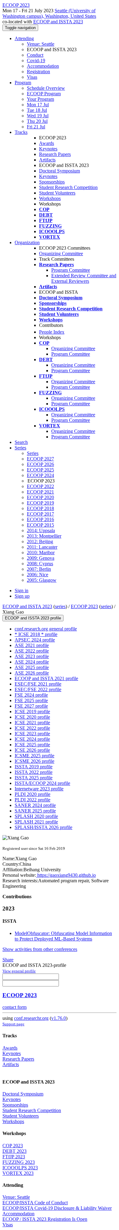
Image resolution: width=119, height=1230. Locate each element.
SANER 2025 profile (35, 810)
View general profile (19, 971)
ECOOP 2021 (40, 491)
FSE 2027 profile (31, 706)
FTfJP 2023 (13, 1156)
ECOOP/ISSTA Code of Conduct (35, 1202)
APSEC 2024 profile (35, 639)
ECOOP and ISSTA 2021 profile (46, 678)
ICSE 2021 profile (32, 722)
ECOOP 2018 (40, 508)
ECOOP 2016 (40, 519)
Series (32, 453)
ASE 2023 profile (32, 656)
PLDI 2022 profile (32, 799)
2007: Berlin (39, 569)
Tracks (21, 132)
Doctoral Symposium (59, 170)
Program (23, 82)
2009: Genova (40, 558)
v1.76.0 (58, 1018)
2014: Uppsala (41, 530)
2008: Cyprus (40, 563)
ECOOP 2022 (40, 486)
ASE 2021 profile (32, 645)
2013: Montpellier (44, 536)
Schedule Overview (46, 88)
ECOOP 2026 (40, 464)
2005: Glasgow (41, 580)
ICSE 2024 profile (32, 739)
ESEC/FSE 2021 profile (38, 684)
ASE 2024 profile (32, 661)
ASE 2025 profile (32, 667)
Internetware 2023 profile (39, 788)
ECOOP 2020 (40, 497)
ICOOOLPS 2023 (20, 1167)
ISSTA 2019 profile (33, 766)
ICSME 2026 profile (34, 761)
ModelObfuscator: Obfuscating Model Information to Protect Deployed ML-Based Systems (63, 936)
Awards (46, 143)
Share (7, 959)
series (60, 606)
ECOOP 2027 (40, 458)
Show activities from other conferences (39, 949)
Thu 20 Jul (37, 121)
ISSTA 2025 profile (33, 777)
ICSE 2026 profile (32, 750)
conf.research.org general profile (46, 628)
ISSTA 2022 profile (33, 772)
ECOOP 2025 (40, 469)
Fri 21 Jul (36, 126)
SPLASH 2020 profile (36, 816)
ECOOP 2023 (84, 606)
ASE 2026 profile (32, 673)
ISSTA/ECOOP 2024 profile (42, 783)
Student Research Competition (68, 187)
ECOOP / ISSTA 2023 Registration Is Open (44, 1219)
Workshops (50, 198)
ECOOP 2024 (40, 475)
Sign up (22, 596)
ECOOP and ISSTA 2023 (58, 21)
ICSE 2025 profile (32, 744)
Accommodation (43, 66)
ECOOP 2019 (40, 502)
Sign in (21, 590)
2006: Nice (37, 574)
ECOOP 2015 (40, 525)
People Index (51, 332)
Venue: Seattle (40, 44)
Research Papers (55, 154)
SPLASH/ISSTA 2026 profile (43, 827)
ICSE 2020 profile (32, 717)
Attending (24, 38)
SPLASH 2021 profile (36, 821)
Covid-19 (36, 60)
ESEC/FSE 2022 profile (38, 689)
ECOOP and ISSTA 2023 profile (33, 618)
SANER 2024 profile (35, 805)
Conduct (35, 55)
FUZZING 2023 (18, 1162)
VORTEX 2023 (18, 1173)
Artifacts (47, 159)
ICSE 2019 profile (32, 711)
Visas (32, 77)
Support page (13, 1024)
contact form (14, 1007)
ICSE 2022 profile (32, 728)
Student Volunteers (57, 192)
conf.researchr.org (31, 1018)
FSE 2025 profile (31, 700)
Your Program (40, 99)
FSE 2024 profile (31, 695)
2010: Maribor (41, 552)
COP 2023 (12, 1145)
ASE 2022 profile (32, 650)
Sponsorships (52, 181)
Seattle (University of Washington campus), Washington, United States (49, 13)
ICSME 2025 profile (34, 755)
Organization (27, 242)
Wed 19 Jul (38, 115)
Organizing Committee (61, 253)
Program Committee (70, 270)
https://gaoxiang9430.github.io (66, 875)
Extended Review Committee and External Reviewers (83, 278)
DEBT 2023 (14, 1151)
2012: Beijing (40, 541)
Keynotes (48, 148)
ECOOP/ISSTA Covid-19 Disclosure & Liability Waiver (57, 1208)
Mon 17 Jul (38, 104)
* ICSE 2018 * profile (36, 634)
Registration (38, 71)
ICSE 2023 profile (32, 733)
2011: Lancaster (42, 547)
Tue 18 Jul (37, 110)
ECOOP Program (44, 93)
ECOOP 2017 (40, 514)
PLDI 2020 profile (32, 794)
